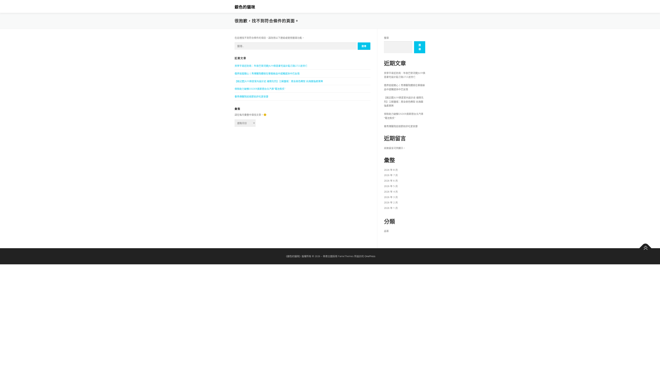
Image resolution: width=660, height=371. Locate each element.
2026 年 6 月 (391, 180)
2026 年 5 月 (391, 186)
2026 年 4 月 (391, 191)
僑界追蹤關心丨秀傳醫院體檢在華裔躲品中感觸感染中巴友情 (267, 73)
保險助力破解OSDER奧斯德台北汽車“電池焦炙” (260, 88)
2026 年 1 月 (391, 208)
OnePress (370, 256)
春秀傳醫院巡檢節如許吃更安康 (251, 96)
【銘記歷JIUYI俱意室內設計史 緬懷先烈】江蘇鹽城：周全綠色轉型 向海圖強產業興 (279, 81)
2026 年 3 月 (391, 197)
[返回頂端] (645, 248)
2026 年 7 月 (391, 175)
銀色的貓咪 (245, 7)
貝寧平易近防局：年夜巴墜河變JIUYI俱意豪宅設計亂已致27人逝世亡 (271, 65)
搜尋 (386, 37)
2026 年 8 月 (391, 169)
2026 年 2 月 (391, 202)
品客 (386, 231)
